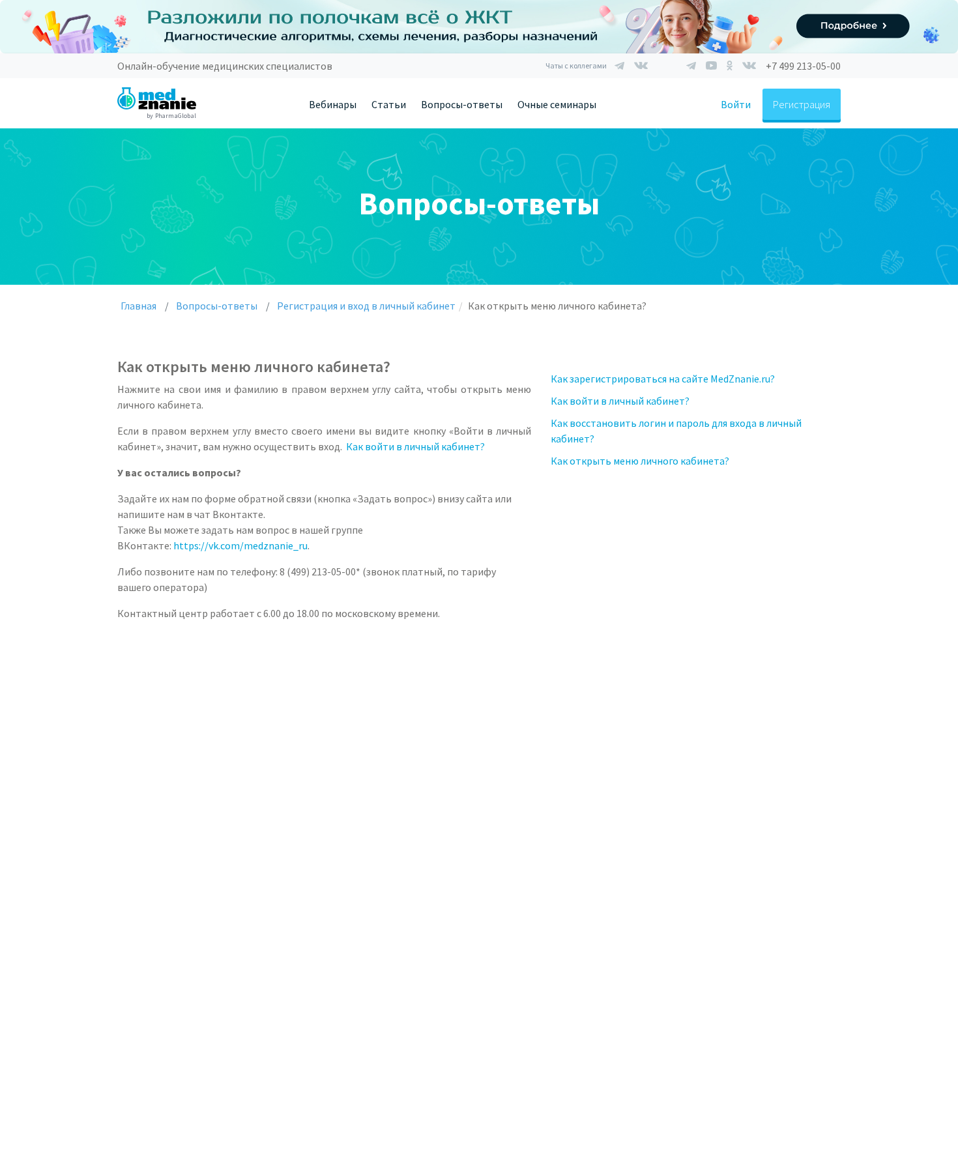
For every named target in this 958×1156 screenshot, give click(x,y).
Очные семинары (556, 103)
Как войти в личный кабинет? (415, 446)
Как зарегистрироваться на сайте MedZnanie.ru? (663, 378)
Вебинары (332, 103)
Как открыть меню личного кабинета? (640, 460)
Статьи (388, 103)
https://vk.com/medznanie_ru (240, 545)
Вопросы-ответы (461, 103)
